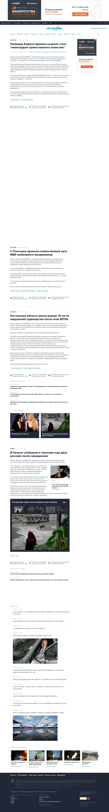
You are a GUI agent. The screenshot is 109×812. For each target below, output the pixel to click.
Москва (54, 34)
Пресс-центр (33, 775)
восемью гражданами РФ (35, 479)
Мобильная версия (6, 23)
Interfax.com (26, 23)
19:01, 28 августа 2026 (22, 312)
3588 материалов (34, 767)
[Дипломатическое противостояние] (54, 760)
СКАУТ (12, 800)
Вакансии (41, 775)
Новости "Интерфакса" (44, 797)
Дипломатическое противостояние (52, 763)
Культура (47, 34)
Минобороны (26, 189)
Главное (12, 34)
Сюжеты (73, 34)
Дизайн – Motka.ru (84, 805)
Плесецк (38, 291)
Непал (12, 555)
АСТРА (12, 803)
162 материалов (86, 766)
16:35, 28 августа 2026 (22, 247)
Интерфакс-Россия (35, 23)
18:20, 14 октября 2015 (22, 40)
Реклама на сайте (50, 775)
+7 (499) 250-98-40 (54, 787)
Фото (79, 34)
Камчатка (45, 291)
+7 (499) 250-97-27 (65, 787)
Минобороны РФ (15, 291)
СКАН (40, 798)
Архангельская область (28, 291)
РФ (17, 555)
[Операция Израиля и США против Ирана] (37, 761)
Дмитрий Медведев (16, 189)
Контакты (13, 775)
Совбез (34, 189)
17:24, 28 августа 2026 (21, 448)
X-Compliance (14, 798)
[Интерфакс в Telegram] (43, 805)
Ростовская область (27, 99)
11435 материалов (16, 766)
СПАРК (12, 797)
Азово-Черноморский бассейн (31, 368)
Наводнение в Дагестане (86, 763)
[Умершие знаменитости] (72, 760)
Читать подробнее (60, 487)
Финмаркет (45, 23)
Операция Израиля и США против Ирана (35, 763)
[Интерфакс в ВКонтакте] (45, 805)
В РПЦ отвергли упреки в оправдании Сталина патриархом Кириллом (48, 52)
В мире (26, 34)
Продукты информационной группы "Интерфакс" (34, 791)
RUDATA (41, 800)
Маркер (12, 801)
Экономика (33, 34)
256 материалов (51, 766)
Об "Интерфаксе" (17, 23)
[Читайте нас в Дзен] (40, 805)
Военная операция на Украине (18, 763)
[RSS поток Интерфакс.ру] (47, 805)
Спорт (41, 34)
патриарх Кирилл (15, 99)
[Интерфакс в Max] (50, 805)
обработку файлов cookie (78, 785)
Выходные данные (84, 803)
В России (20, 34)
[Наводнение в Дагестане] (90, 760)
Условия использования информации (88, 802)
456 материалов (68, 764)
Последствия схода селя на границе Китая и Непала (34, 502)
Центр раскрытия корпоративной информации (50, 801)
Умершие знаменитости (71, 762)
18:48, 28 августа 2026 (22, 121)
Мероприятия (61, 775)
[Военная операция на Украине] (19, 760)
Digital (60, 34)
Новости (66, 34)
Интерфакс (54, 28)
